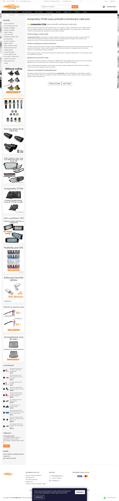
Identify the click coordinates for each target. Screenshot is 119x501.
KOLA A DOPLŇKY (8, 34)
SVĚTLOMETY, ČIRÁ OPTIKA (11, 56)
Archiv (6, 446)
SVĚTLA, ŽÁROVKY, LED (10, 54)
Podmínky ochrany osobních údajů (36, 484)
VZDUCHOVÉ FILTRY (9, 61)
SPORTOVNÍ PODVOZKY (10, 48)
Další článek (67, 83)
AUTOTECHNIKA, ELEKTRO (11, 26)
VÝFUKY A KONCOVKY (10, 59)
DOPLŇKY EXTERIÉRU (9, 28)
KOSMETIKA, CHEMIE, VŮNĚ (11, 37)
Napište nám (29, 482)
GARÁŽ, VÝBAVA (8, 32)
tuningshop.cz (55, 480)
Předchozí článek (54, 83)
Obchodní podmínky (31, 479)
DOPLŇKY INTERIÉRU (9, 30)
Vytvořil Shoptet (111, 497)
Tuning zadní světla (8, 436)
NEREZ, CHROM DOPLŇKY (10, 45)
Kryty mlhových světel (9, 458)
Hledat (75, 7)
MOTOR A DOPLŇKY (9, 41)
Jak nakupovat (67, 1)
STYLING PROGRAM (9, 52)
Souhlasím (80, 492)
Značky (6, 63)
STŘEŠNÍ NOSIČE (8, 50)
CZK (106, 1)
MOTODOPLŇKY (8, 39)
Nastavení (39, 497)
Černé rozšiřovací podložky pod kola (13, 454)
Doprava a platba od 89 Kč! (52, 1)
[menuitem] (11, 12)
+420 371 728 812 (56, 478)
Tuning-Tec (6, 456)
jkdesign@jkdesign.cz (57, 476)
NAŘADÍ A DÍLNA (8, 43)
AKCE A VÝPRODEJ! (9, 23)
